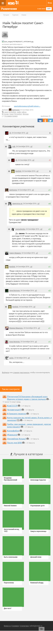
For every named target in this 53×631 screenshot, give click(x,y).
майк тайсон (21, 112)
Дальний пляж (35, 557)
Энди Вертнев (14, 290)
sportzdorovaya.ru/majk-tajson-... (27, 106)
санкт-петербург (10, 112)
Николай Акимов (10, 506)
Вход (50, 3)
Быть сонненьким (10, 557)
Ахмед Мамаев (15, 253)
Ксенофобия (13, 430)
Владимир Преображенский (10, 479)
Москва (26, 114)
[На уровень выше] (6, 146)
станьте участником (21, 372)
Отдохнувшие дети (37, 506)
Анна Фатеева (14, 342)
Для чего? (7, 608)
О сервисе (15, 626)
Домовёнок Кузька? (16, 438)
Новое (23, 15)
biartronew (16, 110)
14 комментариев (10, 116)
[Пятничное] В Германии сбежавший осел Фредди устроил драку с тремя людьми (27, 397)
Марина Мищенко (16, 328)
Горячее (15, 15)
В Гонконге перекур (16, 413)
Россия (6, 114)
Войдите (5, 372)
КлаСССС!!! (12, 405)
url (27, 133)
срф (13, 146)
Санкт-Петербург (15, 114)
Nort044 (18, 171)
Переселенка (9, 583)
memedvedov (20, 229)
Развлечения (9, 8)
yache (11, 358)
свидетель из (17, 203)
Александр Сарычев (38, 480)
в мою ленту (41, 9)
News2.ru (7, 626)
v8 (10, 133)
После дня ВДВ (14, 442)
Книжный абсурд (36, 583)
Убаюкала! (12, 434)
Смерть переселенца (38, 531)
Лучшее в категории (28, 454)
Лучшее (6, 15)
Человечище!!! (14, 409)
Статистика (24, 626)
